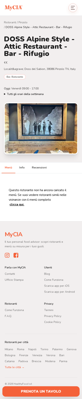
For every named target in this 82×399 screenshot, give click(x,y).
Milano (9, 349)
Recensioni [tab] (39, 167)
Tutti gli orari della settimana (25, 94)
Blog (47, 274)
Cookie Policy (52, 322)
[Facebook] (16, 255)
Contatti (10, 274)
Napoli (32, 349)
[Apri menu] (72, 7)
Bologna (10, 355)
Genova (71, 349)
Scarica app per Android (59, 292)
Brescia (36, 361)
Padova (23, 361)
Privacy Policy (52, 316)
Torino (44, 349)
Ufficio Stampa (14, 280)
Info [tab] (22, 167)
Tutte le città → (14, 367)
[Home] (13, 7)
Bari (61, 355)
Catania (10, 361)
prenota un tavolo (41, 391)
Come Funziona (53, 280)
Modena (50, 361)
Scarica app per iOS (56, 286)
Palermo (57, 349)
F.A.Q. (8, 316)
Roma (20, 349)
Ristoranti (10, 22)
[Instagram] (7, 255)
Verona (50, 355)
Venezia (37, 355)
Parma (63, 361)
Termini (48, 310)
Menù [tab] (8, 167)
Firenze (23, 355)
